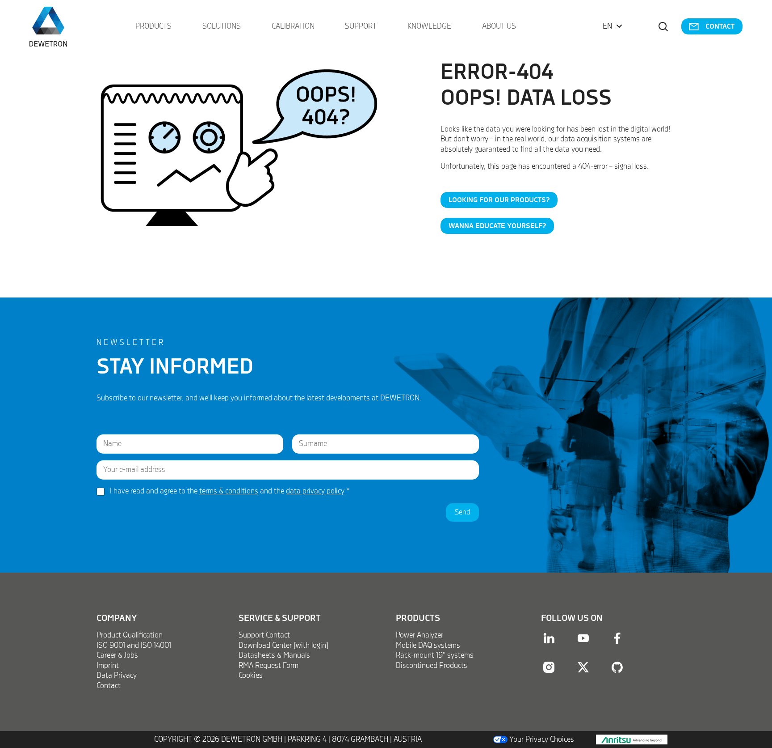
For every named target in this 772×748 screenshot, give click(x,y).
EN (607, 26)
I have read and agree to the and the (230, 491)
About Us (499, 26)
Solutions (221, 26)
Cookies (251, 676)
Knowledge (429, 26)
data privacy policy (315, 491)
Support (361, 26)
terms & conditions (228, 491)
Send (462, 512)
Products (153, 26)
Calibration (293, 26)
